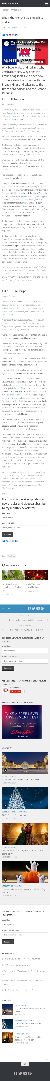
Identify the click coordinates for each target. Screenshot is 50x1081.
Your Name (6, 513)
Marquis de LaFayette (30, 196)
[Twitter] (33, 608)
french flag (11, 556)
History (5, 10)
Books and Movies (9, 812)
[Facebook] (29, 608)
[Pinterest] (42, 608)
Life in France (7, 886)
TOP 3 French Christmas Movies (16, 815)
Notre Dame (17, 116)
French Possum (10, 3)
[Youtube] (37, 608)
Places (12, 776)
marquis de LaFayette (19, 394)
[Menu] (46, 3)
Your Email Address (9, 523)
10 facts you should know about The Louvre (21, 779)
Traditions (16, 10)
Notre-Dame (7, 311)
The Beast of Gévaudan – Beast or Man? (20, 990)
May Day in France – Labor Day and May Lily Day (11, 587)
